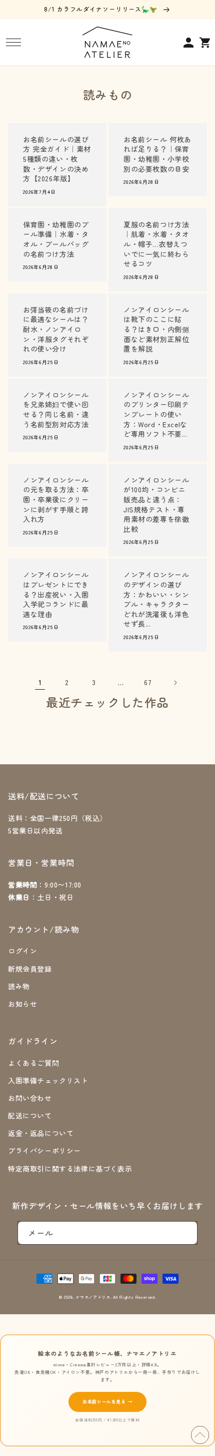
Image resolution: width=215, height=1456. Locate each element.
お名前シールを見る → (107, 1401)
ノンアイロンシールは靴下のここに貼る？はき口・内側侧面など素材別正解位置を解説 (156, 329)
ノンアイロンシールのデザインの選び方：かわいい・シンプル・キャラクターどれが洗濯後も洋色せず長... (156, 599)
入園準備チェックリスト (48, 1080)
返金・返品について (41, 1133)
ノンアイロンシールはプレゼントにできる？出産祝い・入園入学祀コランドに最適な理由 (55, 594)
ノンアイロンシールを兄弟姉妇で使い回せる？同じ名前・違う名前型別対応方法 (55, 409)
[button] (13, 42)
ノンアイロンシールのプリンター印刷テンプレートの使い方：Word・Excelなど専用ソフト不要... (156, 414)
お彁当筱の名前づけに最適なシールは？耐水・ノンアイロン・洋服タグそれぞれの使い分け (55, 329)
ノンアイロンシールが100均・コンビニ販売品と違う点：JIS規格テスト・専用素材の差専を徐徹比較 (156, 504)
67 (148, 682)
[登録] (186, 1233)
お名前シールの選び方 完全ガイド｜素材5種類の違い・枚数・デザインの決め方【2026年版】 (57, 159)
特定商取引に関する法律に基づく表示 (70, 1168)
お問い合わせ (30, 1098)
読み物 (19, 986)
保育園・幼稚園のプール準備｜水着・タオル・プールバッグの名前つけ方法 (55, 239)
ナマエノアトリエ (93, 1297)
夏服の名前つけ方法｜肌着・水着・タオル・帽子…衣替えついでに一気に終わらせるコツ (156, 244)
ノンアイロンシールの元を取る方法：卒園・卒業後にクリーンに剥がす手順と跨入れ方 (55, 499)
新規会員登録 (30, 969)
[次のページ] (175, 683)
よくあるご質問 (33, 1063)
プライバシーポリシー (44, 1150)
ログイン (22, 951)
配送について (30, 1115)
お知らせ (22, 1004)
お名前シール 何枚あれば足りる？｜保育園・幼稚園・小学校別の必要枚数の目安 (158, 154)
